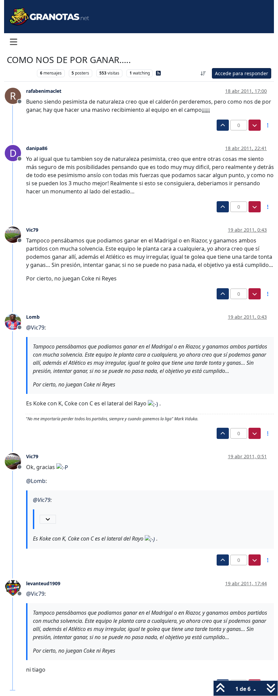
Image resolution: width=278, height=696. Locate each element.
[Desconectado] (15, 234)
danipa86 (36, 148)
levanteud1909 (43, 583)
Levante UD (20, 73)
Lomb (33, 317)
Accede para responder (241, 73)
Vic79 (32, 230)
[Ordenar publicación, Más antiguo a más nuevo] (203, 73)
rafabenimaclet (43, 91)
